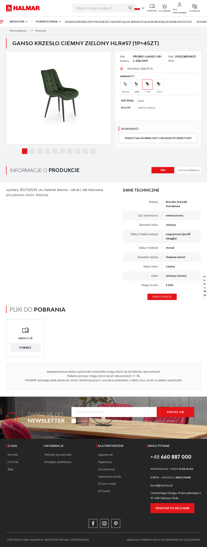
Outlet (187, 21)
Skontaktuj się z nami (172, 508)
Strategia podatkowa (57, 461)
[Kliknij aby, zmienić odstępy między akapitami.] (204, 291)
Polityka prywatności (58, 454)
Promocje (83, 21)
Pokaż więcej (162, 296)
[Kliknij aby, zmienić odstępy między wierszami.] (204, 284)
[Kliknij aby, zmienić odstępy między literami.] (204, 280)
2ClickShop (192, 539)
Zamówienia (106, 469)
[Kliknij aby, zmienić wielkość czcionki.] (204, 276)
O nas (111, 21)
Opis (162, 170)
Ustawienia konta (109, 476)
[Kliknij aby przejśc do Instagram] (104, 523)
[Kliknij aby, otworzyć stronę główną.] (23, 8)
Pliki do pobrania (188, 170)
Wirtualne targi (126, 21)
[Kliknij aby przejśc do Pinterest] (115, 523)
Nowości (71, 21)
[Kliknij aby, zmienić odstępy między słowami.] (204, 288)
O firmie (13, 461)
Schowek (104, 491)
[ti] (163, 539)
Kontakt (13, 454)
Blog (158, 21)
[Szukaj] (130, 8)
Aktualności (146, 21)
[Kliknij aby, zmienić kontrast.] (204, 295)
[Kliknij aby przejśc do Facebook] (93, 523)
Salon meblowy (172, 21)
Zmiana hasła (107, 483)
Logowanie (105, 454)
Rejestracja (105, 461)
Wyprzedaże (99, 21)
